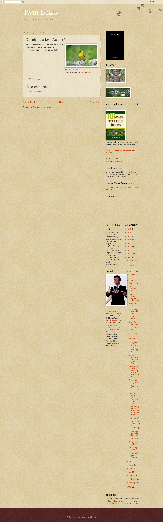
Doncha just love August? (133, 455)
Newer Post (29, 102)
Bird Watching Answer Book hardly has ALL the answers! (134, 411)
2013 (129, 243)
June (131, 465)
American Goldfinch (71, 70)
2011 (129, 250)
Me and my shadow (133, 448)
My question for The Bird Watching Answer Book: (134, 359)
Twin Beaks (41, 12)
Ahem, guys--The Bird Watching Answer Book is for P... (134, 371)
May (131, 468)
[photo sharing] (81, 67)
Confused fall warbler (134, 443)
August (132, 280)
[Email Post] (39, 79)
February (132, 479)
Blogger (93, 517)
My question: (133, 338)
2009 (129, 257)
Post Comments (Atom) (42, 107)
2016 (129, 233)
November (133, 266)
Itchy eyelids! (134, 418)
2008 (129, 487)
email (121, 161)
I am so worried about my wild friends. (134, 297)
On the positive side (133, 289)
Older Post (95, 102)
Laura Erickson (86, 72)
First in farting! (134, 283)
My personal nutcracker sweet (134, 311)
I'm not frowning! (133, 317)
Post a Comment (35, 92)
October (132, 271)
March (131, 476)
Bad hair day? (134, 438)
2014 (129, 240)
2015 (129, 236)
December (133, 260)
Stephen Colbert (112, 320)
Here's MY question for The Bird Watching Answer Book (134, 398)
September (133, 275)
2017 (129, 229)
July (131, 461)
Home (62, 102)
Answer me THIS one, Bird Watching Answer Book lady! (134, 385)
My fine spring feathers (134, 334)
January (132, 483)
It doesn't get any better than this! (133, 433)
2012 (129, 247)
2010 (129, 254)
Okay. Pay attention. (133, 323)
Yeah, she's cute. (133, 304)
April (131, 472)
